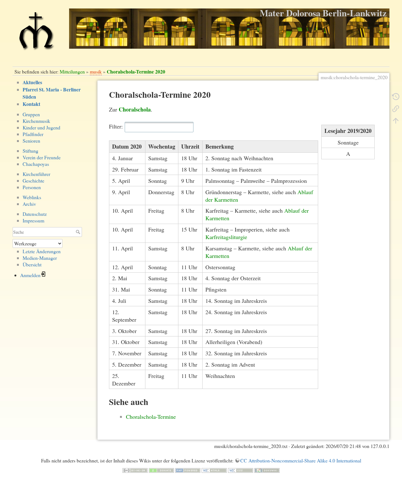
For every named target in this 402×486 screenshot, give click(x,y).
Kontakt (31, 103)
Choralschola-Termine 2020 (136, 71)
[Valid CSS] (240, 469)
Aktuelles (32, 82)
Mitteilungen (72, 71)
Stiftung (30, 150)
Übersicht (32, 264)
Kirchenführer (36, 174)
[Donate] (161, 469)
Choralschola (135, 109)
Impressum (33, 220)
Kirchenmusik (36, 120)
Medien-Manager (40, 257)
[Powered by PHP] (187, 469)
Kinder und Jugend (41, 127)
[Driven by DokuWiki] (267, 469)
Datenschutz (35, 213)
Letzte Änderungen (42, 251)
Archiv (29, 203)
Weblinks (32, 197)
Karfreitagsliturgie (226, 237)
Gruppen (31, 114)
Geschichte (33, 180)
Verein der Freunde (42, 157)
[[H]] (36, 34)
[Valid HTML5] (214, 469)
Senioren (31, 140)
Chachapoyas (36, 164)
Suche (79, 232)
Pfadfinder (33, 134)
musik (96, 71)
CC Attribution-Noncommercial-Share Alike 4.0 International (300, 460)
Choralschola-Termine (151, 416)
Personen (32, 187)
